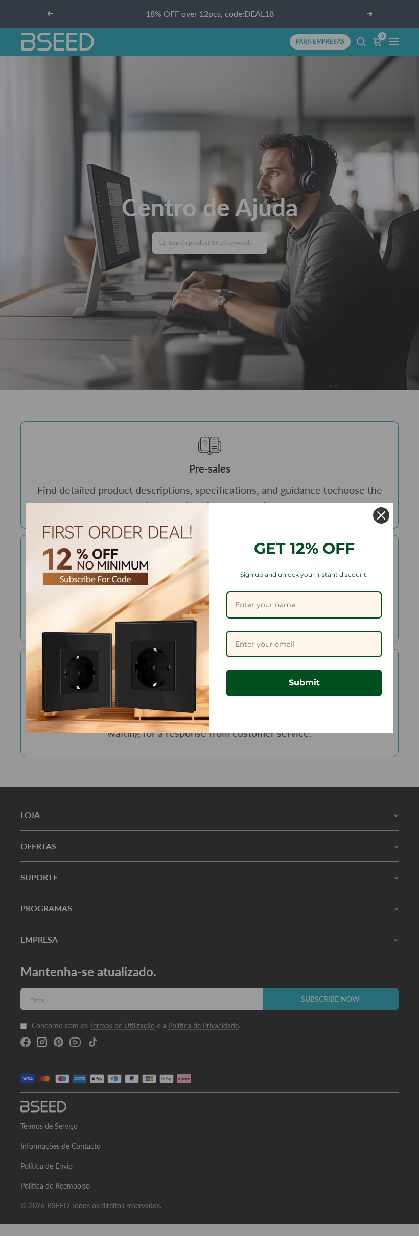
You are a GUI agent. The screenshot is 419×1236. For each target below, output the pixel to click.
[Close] (381, 515)
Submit (304, 682)
